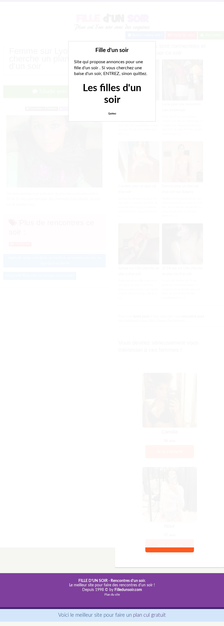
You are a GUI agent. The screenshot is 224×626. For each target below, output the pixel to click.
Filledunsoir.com (128, 590)
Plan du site (112, 594)
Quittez (112, 113)
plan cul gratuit (149, 615)
